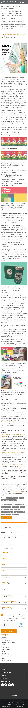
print (14, 504)
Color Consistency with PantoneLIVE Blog (12, 464)
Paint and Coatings (6, 649)
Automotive (4, 637)
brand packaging (6, 507)
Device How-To (5, 646)
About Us (3, 669)
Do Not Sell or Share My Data (20, 706)
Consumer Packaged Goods (9, 500)
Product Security (6, 706)
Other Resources (5, 681)
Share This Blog (6, 518)
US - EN (13, 695)
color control (5, 509)
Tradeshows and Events (7, 660)
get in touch (22, 491)
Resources (4, 678)
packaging (20, 504)
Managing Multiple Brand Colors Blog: (12, 452)
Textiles (3, 658)
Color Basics (4, 639)
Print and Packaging (12, 498)
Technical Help (4, 657)
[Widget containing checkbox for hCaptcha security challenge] (12, 625)
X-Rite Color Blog (10, 6)
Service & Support (6, 672)
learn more (18, 468)
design (22, 507)
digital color (8, 504)
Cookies (23, 703)
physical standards (19, 512)
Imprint (16, 704)
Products (3, 675)
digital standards (6, 514)
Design (21, 498)
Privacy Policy (15, 703)
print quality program (7, 512)
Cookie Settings (8, 704)
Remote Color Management (8, 655)
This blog (15, 288)
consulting (15, 514)
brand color (16, 507)
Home (2, 6)
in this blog (14, 491)
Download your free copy (7, 422)
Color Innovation (5, 640)
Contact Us (7, 703)
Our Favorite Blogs (5, 648)
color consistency (15, 509)
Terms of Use (23, 704)
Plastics (3, 651)
